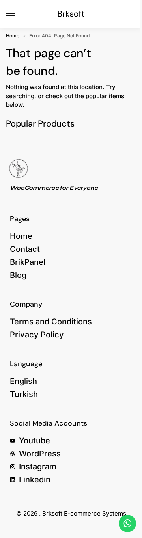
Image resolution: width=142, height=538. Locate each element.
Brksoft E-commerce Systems (84, 513)
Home (12, 36)
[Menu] (18, 14)
